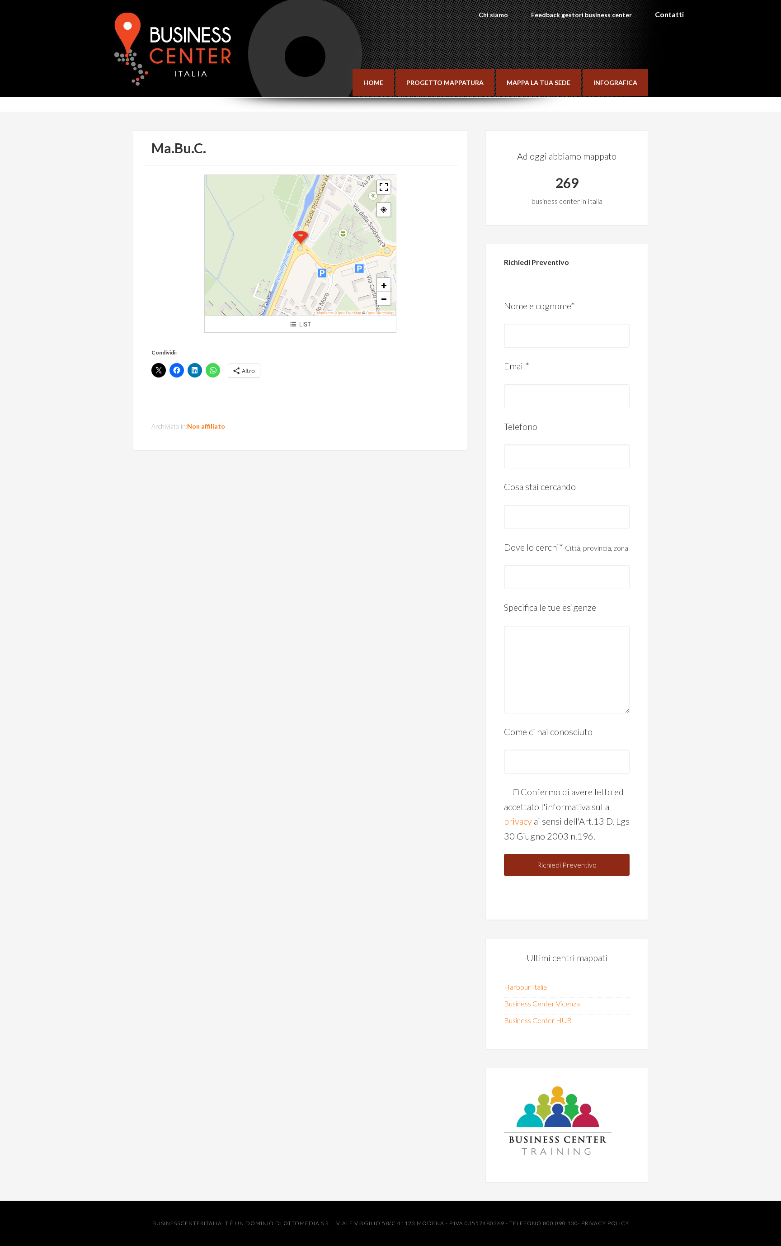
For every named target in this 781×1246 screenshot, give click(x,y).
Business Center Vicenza (542, 1003)
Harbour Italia (525, 986)
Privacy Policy (605, 1223)
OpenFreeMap (348, 313)
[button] (300, 238)
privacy (518, 821)
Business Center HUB (538, 1020)
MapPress (325, 313)
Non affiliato (206, 426)
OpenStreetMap (380, 313)
